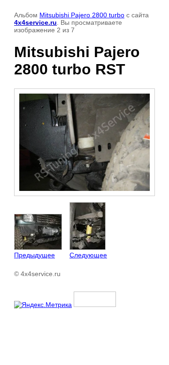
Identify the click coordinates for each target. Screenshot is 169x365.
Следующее (88, 255)
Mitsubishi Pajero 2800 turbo (81, 15)
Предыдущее (34, 255)
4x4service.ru (35, 22)
